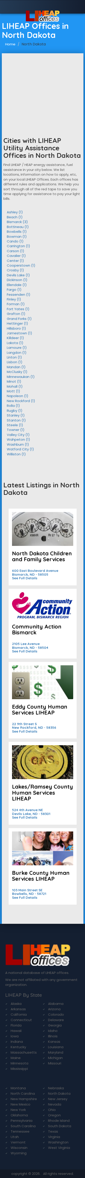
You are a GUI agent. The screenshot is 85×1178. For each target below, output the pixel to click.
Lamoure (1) (17, 347)
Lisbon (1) (14, 362)
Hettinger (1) (17, 323)
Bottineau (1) (18, 226)
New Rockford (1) (21, 400)
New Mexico (20, 1104)
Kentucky (18, 1047)
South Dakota (59, 1126)
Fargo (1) (14, 289)
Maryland (55, 1052)
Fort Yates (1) (18, 309)
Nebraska (56, 1088)
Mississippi (19, 1068)
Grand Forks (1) (19, 318)
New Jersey (57, 1099)
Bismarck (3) (17, 221)
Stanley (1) (16, 415)
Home (10, 44)
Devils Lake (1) (18, 275)
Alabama (55, 1003)
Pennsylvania (21, 1120)
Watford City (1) (20, 449)
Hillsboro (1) (16, 328)
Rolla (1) (13, 405)
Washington (58, 1142)
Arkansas (18, 1009)
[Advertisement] (42, 87)
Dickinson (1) (17, 279)
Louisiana (55, 1047)
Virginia (54, 1136)
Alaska (16, 1003)
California (19, 1014)
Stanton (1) (16, 420)
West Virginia (59, 1147)
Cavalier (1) (16, 255)
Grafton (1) (16, 313)
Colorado (56, 1014)
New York (18, 1109)
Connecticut (21, 1019)
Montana (18, 1088)
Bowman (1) (17, 236)
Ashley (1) (15, 212)
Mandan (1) (16, 367)
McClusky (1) (17, 371)
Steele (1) (15, 425)
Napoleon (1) (17, 395)
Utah (15, 1136)
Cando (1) (15, 241)
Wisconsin (19, 1147)
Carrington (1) (18, 246)
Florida (16, 1025)
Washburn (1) (18, 444)
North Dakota (59, 1093)
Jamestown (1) (19, 333)
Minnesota (19, 1063)
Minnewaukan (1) (21, 376)
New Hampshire (24, 1099)
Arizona (54, 1009)
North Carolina (23, 1093)
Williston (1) (16, 454)
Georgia (55, 1025)
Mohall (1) (15, 386)
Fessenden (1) (18, 294)
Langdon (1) (17, 352)
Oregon (54, 1115)
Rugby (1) (14, 410)
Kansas (54, 1041)
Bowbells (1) (17, 231)
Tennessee (20, 1131)
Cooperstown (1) (21, 265)
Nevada (54, 1104)
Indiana (17, 1041)
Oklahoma (19, 1115)
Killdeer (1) (15, 337)
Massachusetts (24, 1052)
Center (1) (15, 260)
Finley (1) (14, 299)
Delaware (56, 1019)
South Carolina (23, 1126)
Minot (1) (14, 381)
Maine (16, 1057)
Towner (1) (15, 429)
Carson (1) (15, 251)
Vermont (18, 1142)
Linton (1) (14, 357)
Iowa (15, 1036)
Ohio (52, 1109)
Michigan (55, 1057)
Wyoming (19, 1153)
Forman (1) (16, 304)
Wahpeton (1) (18, 439)
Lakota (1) (15, 342)
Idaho (53, 1030)
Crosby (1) (15, 270)
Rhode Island (59, 1120)
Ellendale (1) (17, 284)
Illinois (53, 1036)
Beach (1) (15, 217)
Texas (53, 1131)
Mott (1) (13, 391)
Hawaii (16, 1030)
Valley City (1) (18, 434)
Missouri (54, 1063)
